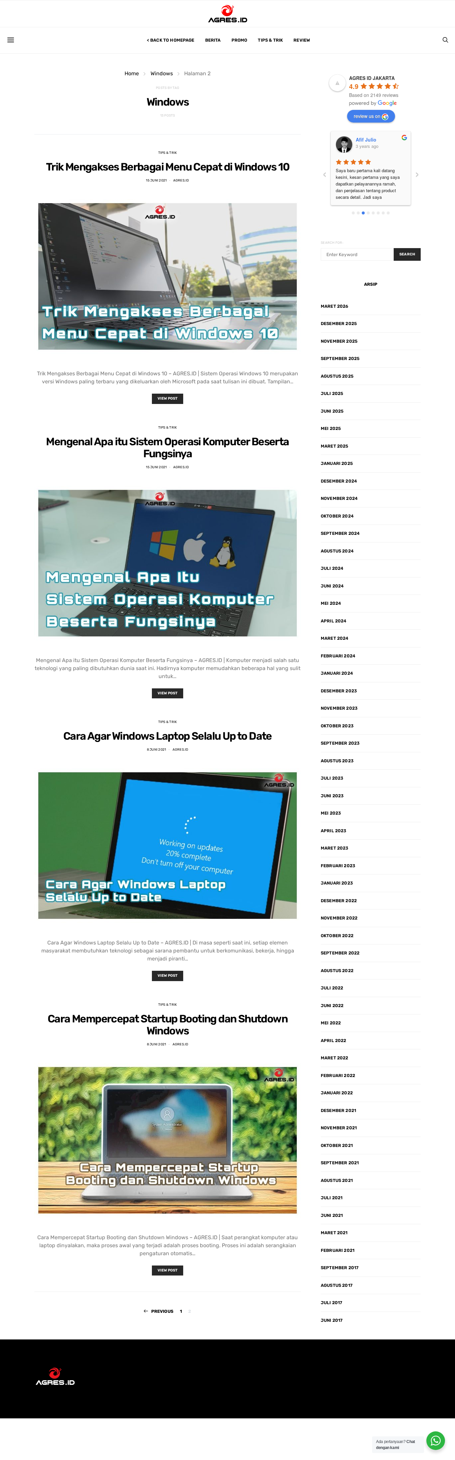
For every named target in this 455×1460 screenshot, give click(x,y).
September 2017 (339, 1267)
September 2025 (340, 358)
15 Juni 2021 (156, 180)
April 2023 (333, 830)
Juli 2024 (332, 568)
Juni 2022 (332, 1005)
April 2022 (333, 1040)
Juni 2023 (332, 795)
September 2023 (340, 743)
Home (132, 73)
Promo (239, 40)
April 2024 (334, 620)
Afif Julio (366, 139)
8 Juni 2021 (156, 750)
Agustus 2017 (336, 1285)
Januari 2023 (337, 883)
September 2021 (340, 1162)
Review (301, 40)
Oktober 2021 (337, 1145)
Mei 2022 (331, 1022)
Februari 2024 (338, 655)
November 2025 (339, 341)
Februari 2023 (338, 865)
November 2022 (339, 917)
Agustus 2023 (337, 760)
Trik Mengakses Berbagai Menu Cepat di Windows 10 (167, 167)
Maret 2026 (334, 306)
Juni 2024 (332, 585)
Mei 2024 (331, 603)
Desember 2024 (339, 481)
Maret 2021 (334, 1232)
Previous (162, 1311)
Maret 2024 (335, 638)
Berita (213, 40)
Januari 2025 (337, 463)
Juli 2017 (331, 1302)
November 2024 (339, 498)
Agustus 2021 (337, 1180)
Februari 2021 (337, 1250)
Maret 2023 (334, 848)
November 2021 (339, 1127)
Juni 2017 (331, 1320)
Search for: (332, 243)
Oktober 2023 (337, 725)
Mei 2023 (331, 813)
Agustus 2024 (337, 550)
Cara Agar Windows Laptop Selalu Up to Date (167, 736)
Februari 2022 (338, 1075)
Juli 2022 (332, 987)
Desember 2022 (339, 900)
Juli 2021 (331, 1197)
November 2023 (339, 708)
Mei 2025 (331, 428)
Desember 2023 (339, 690)
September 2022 (340, 952)
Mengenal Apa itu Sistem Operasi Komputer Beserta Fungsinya (167, 447)
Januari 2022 (337, 1092)
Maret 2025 (334, 446)
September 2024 (340, 533)
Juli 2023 (332, 778)
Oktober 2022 (337, 935)
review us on (367, 116)
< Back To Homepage (171, 40)
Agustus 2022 (337, 970)
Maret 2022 (334, 1057)
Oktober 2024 (337, 516)
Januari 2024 (337, 673)
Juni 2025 (332, 411)
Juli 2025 (332, 393)
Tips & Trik (270, 40)
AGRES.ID (181, 180)
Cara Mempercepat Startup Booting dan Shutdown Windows (167, 1024)
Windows (162, 73)
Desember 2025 (339, 323)
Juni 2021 (332, 1215)
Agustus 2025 (337, 376)
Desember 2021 (338, 1110)
